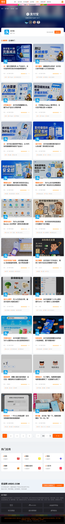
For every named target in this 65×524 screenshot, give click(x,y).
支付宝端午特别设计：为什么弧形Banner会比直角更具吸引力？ (17, 340)
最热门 (12, 40)
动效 (47, 116)
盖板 (9, 155)
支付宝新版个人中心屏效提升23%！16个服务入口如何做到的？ (48, 301)
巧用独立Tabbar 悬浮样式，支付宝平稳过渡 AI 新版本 (47, 106)
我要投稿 (57, 32)
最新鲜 (5, 40)
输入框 (14, 155)
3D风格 (7, 310)
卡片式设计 (51, 310)
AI (6, 77)
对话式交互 (18, 77)
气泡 (46, 193)
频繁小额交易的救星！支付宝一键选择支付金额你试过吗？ (16, 378)
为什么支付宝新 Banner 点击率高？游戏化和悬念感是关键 (16, 223)
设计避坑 (51, 77)
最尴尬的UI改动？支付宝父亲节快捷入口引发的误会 (48, 67)
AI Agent (10, 77)
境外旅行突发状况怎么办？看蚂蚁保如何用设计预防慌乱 (16, 184)
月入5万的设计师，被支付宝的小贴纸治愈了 (16, 300)
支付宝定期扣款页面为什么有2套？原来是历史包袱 (48, 145)
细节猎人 (7, 8)
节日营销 (39, 77)
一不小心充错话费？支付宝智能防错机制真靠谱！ (16, 417)
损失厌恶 (19, 310)
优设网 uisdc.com (10, 483)
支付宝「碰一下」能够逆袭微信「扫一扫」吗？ (48, 417)
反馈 (42, 271)
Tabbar (42, 116)
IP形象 (17, 116)
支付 (11, 388)
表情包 (45, 77)
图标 (43, 388)
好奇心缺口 (19, 232)
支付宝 (12, 8)
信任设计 (17, 271)
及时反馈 (12, 193)
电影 (48, 388)
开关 (47, 271)
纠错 (11, 426)
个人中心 (39, 310)
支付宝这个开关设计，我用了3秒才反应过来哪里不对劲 (48, 261)
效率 (15, 388)
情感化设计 (53, 232)
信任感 (11, 271)
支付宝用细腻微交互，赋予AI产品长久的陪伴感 (16, 106)
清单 (17, 193)
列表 (45, 310)
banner (7, 232)
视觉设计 (21, 349)
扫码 (6, 388)
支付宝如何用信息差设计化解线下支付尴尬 (48, 222)
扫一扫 (43, 426)
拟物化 (13, 310)
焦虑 (50, 193)
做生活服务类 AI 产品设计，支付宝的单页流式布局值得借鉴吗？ (16, 67)
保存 (6, 193)
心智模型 (46, 232)
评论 (50, 349)
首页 (2, 8)
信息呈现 (39, 349)
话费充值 (16, 426)
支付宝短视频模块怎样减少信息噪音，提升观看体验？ (48, 339)
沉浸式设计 (14, 349)
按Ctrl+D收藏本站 (49, 485)
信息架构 (39, 155)
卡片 (45, 155)
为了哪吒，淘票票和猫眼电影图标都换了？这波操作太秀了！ (48, 378)
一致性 (13, 232)
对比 (49, 155)
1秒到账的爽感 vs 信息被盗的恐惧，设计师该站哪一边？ (17, 262)
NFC (6, 271)
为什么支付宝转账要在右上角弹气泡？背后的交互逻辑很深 (48, 184)
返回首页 (60, 485)
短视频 (45, 349)
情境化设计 (40, 193)
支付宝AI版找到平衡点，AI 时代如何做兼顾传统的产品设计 (16, 145)
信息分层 (39, 232)
